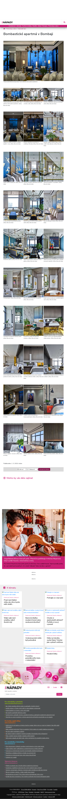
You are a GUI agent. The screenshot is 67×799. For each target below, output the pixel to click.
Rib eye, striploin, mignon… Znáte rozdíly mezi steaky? (20, 772)
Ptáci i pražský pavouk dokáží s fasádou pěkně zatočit (20, 736)
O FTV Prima (21, 792)
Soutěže (55, 789)
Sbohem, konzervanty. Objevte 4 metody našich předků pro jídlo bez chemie (26, 770)
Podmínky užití (28, 797)
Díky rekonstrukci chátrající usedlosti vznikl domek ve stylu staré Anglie (25, 746)
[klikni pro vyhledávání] (64, 22)
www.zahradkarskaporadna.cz (14, 703)
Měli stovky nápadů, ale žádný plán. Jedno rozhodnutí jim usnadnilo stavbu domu (27, 738)
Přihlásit (59, 694)
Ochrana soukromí (37, 797)
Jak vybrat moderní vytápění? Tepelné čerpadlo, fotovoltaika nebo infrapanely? (26, 733)
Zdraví (39, 26)
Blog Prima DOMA (41, 789)
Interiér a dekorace (14, 597)
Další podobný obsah (33, 668)
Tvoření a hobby (27, 26)
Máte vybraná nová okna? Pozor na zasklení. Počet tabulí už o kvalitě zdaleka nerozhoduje (30, 729)
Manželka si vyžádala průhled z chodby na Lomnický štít (21, 753)
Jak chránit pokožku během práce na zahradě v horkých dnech (22, 706)
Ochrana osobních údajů (18, 797)
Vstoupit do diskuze (44, 469)
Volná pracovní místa (50, 792)
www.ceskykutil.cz (10, 722)
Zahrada (18, 26)
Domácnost (12, 26)
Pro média (49, 789)
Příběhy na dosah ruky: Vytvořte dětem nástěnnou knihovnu (22, 765)
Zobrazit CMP (51, 797)
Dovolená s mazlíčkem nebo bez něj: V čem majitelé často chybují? (24, 768)
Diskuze (32, 469)
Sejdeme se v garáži (11, 757)
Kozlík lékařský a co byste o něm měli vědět (17, 710)
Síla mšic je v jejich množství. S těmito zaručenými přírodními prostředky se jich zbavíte (29, 717)
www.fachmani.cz (10, 743)
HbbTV (42, 792)
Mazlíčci (34, 26)
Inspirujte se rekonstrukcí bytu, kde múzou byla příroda (21, 755)
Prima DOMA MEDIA (26, 789)
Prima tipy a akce (53, 26)
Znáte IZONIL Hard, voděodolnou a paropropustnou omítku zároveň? (24, 748)
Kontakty (34, 789)
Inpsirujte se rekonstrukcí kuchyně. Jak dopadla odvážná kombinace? (24, 751)
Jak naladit (36, 792)
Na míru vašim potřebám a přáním (15, 731)
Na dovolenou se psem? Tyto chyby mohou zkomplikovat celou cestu (24, 774)
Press (26, 792)
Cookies (45, 797)
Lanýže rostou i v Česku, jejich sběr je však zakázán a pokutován (23, 708)
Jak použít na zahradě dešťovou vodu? (16, 712)
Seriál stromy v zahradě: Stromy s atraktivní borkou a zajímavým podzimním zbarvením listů (30, 715)
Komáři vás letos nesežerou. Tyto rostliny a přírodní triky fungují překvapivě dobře (28, 776)
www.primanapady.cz (11, 763)
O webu (55, 687)
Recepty (44, 26)
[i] (33, 61)
